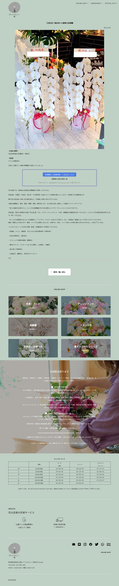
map (40, 562)
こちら (19, 215)
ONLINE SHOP (81, 3)
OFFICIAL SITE (110, 3)
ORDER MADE (96, 3)
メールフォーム (63, 182)
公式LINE (52, 182)
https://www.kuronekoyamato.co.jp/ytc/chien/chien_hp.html (59, 433)
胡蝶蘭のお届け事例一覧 (59, 179)
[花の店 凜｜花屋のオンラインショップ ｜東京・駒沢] (14, 9)
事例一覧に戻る (59, 272)
